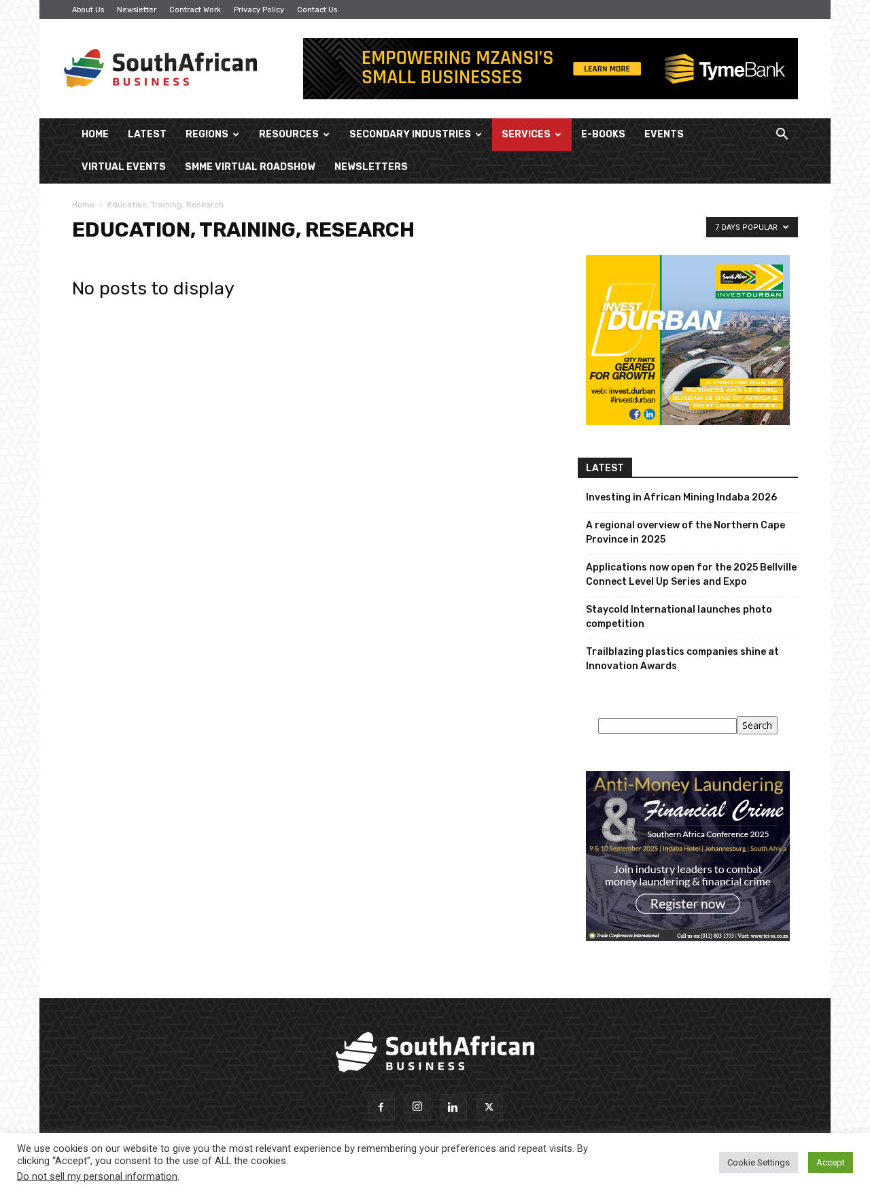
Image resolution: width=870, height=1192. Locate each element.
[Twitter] (489, 1107)
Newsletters (371, 167)
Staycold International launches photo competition (679, 617)
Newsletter (136, 9)
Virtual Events (124, 167)
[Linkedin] (453, 1107)
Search (757, 725)
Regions (207, 134)
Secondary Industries (410, 134)
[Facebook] (381, 1107)
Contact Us (317, 9)
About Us (88, 9)
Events (664, 134)
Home (95, 134)
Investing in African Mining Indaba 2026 (681, 497)
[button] (781, 135)
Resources (289, 134)
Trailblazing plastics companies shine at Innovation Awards (682, 659)
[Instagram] (417, 1107)
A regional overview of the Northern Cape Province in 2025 (685, 532)
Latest (147, 134)
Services (526, 134)
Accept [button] (830, 1162)
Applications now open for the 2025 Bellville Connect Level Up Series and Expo (691, 575)
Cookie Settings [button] (758, 1162)
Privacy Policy (259, 9)
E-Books (603, 134)
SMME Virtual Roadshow (250, 167)
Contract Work (195, 9)
